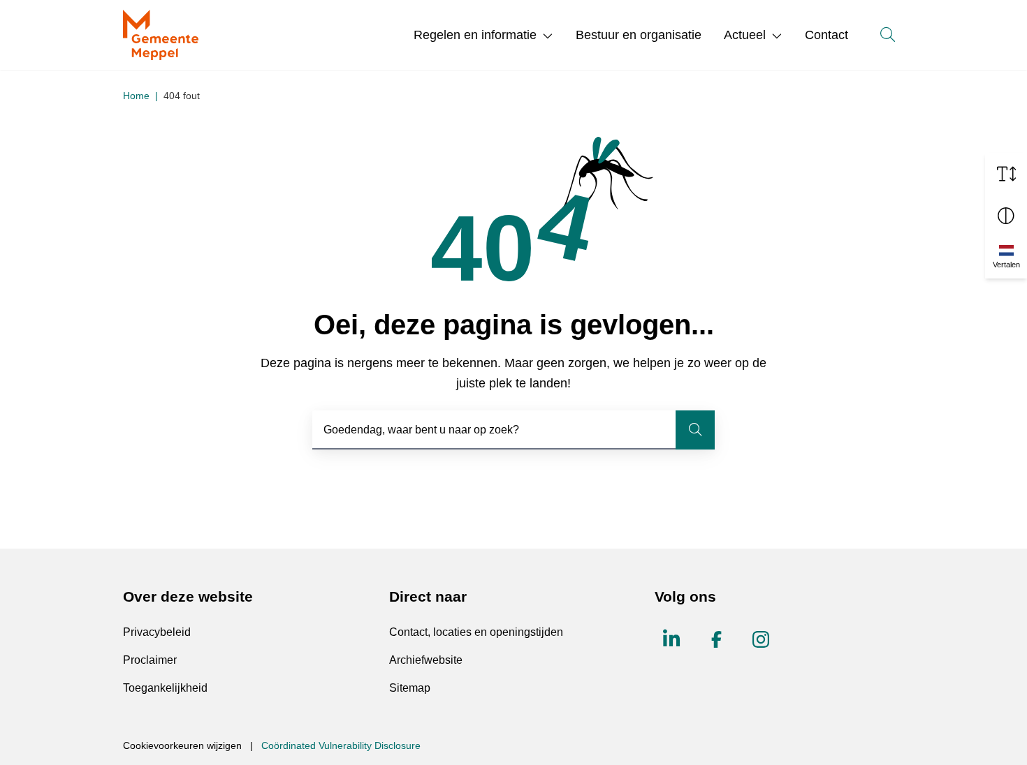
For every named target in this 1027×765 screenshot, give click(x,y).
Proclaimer (150, 660)
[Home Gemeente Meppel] (160, 35)
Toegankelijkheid (165, 688)
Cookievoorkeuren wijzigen (182, 745)
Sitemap (409, 688)
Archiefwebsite (425, 660)
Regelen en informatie (475, 35)
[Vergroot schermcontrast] (1006, 216)
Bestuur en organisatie (638, 35)
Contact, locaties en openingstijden (476, 632)
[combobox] (513, 430)
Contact (826, 35)
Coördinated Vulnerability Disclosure (341, 745)
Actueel (745, 35)
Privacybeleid (157, 632)
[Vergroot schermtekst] (1006, 174)
